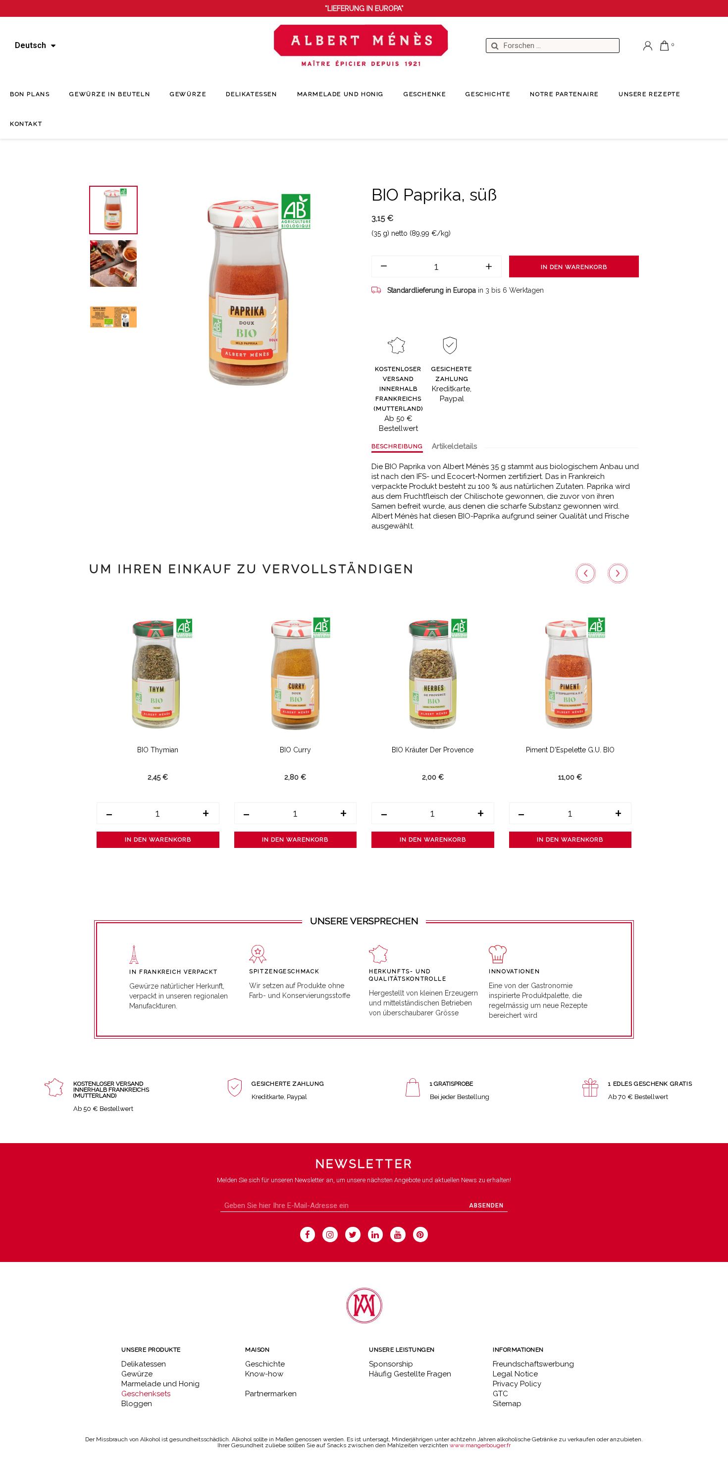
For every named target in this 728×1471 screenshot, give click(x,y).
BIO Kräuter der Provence (432, 750)
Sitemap (507, 1403)
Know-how (264, 1373)
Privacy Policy (517, 1383)
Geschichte (265, 1364)
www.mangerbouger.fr (480, 1445)
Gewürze (137, 1373)
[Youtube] (398, 1234)
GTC (500, 1393)
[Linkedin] (375, 1234)
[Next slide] (618, 573)
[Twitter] (353, 1234)
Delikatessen (143, 1364)
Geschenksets (145, 1393)
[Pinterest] (420, 1234)
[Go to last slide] (585, 573)
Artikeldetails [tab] (454, 446)
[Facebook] (307, 1234)
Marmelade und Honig (160, 1383)
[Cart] (665, 46)
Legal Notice (515, 1373)
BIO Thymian (157, 750)
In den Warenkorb (574, 266)
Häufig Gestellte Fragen (410, 1373)
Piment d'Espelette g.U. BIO (570, 750)
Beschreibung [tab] (397, 446)
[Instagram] (330, 1234)
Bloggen (136, 1403)
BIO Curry (295, 750)
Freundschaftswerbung (533, 1364)
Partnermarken (271, 1393)
